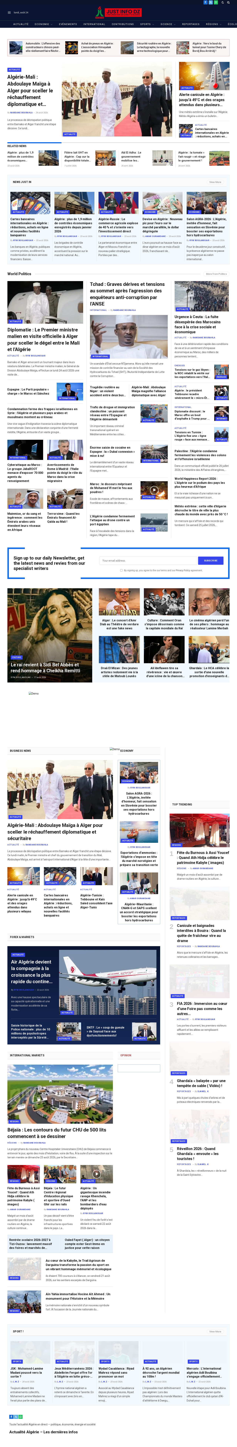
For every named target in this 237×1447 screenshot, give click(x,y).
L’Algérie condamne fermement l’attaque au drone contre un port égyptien (112, 520)
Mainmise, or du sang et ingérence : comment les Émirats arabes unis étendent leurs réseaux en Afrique (24, 522)
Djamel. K (203, 1091)
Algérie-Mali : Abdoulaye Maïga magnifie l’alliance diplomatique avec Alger (149, 391)
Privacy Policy (183, 570)
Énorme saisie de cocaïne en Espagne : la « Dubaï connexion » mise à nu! (112, 452)
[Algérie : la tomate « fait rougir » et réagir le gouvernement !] (219, 158)
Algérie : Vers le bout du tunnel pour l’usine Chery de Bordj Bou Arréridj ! (209, 47)
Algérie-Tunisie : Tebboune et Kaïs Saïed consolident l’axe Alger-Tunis (96, 901)
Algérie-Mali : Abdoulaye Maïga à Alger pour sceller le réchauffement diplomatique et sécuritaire (30, 91)
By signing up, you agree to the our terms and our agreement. (163, 570)
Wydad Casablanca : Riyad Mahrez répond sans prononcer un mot (116, 1372)
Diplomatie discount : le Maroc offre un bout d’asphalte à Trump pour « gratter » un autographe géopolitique (192, 415)
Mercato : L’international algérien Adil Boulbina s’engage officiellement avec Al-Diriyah (204, 1373)
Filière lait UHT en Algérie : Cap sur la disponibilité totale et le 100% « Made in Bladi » (77, 157)
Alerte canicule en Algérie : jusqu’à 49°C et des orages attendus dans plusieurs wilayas (202, 99)
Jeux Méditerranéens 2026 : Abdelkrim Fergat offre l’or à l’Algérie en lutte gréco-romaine (74, 1373)
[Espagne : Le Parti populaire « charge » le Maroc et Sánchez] (70, 391)
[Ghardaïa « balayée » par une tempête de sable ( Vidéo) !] (200, 1058)
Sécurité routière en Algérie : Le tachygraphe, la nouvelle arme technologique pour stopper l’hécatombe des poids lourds (154, 47)
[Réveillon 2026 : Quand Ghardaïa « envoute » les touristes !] (200, 1126)
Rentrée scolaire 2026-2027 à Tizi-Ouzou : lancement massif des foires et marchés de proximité (30, 1244)
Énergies (221, 377)
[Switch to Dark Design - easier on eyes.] (223, 2)
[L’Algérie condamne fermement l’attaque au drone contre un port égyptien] (154, 522)
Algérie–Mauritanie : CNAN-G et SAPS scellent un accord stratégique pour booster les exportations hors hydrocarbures (139, 912)
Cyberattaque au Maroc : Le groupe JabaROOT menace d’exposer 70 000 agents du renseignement (25, 473)
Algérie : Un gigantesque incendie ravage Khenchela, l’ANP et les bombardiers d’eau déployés (95, 1198)
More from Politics (216, 274)
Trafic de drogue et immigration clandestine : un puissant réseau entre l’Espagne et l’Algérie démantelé (112, 413)
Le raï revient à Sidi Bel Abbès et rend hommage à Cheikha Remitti (45, 667)
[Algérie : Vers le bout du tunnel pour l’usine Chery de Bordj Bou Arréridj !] (182, 47)
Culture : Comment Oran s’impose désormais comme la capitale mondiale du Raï (164, 624)
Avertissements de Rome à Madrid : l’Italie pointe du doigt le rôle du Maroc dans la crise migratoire (64, 473)
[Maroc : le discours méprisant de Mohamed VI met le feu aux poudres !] (154, 490)
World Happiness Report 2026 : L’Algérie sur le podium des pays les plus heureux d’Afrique (200, 483)
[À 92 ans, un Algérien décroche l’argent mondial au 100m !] (163, 1352)
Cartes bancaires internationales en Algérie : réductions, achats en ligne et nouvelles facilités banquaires (212, 133)
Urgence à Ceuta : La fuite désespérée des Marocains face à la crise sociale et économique (198, 324)
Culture (16, 657)
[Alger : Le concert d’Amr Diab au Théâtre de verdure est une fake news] (119, 601)
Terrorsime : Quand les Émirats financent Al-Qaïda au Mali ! (63, 518)
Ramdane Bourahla (21, 112)
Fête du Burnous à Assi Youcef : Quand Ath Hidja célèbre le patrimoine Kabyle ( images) (23, 1196)
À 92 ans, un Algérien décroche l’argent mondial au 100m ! (161, 1372)
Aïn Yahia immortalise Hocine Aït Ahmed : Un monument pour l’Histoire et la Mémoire (78, 1296)
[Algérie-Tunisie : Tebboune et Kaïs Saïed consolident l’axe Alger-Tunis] (96, 876)
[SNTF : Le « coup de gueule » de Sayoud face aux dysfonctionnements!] (144, 1031)
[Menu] (9, 12)
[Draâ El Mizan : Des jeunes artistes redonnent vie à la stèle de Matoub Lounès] (119, 649)
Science (166, 24)
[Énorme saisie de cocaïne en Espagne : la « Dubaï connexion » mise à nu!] (154, 454)
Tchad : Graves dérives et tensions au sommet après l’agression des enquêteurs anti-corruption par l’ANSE (127, 294)
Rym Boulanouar (23, 240)
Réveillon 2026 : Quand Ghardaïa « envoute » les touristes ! (198, 1153)
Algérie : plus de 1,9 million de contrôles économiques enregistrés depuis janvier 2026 (20, 157)
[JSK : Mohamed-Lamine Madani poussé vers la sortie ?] (30, 1352)
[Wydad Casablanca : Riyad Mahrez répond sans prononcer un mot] (118, 1352)
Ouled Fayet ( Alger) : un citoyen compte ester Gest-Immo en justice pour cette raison (87, 1244)
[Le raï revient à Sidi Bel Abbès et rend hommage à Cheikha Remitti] (49, 635)
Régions (212, 24)
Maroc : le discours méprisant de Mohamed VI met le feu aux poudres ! (111, 488)
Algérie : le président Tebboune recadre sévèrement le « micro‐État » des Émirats (192, 394)
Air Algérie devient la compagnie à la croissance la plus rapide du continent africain (32, 972)
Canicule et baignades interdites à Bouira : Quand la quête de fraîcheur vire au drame (201, 933)
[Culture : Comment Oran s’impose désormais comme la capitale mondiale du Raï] (164, 601)
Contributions (123, 24)
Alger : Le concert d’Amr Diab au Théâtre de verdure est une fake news (119, 624)
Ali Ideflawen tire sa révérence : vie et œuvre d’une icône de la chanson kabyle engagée (164, 672)
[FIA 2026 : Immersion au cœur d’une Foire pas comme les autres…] (200, 981)
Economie (42, 24)
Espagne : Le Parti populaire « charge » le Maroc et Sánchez (28, 391)
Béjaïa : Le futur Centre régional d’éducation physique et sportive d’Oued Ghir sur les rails (58, 1196)
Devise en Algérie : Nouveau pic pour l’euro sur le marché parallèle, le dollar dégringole (162, 225)
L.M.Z (16, 1382)
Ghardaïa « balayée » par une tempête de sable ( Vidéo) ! (201, 1083)
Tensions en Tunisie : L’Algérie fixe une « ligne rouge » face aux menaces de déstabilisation (191, 436)
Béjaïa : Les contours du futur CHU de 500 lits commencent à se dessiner (56, 1133)
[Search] (228, 2)
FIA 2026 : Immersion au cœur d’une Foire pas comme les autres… (202, 1008)
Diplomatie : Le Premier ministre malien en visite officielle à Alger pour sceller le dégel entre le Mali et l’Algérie (43, 339)
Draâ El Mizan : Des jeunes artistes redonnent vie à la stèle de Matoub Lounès (119, 672)
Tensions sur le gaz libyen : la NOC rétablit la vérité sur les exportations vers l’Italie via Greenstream (192, 373)
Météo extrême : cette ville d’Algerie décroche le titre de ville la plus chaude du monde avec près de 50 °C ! (201, 510)
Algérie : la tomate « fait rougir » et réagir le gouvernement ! (192, 156)
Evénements (68, 24)
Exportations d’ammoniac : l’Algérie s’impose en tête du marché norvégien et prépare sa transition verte (139, 859)
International (95, 24)
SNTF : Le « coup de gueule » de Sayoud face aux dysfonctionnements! (105, 1031)
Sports (145, 24)
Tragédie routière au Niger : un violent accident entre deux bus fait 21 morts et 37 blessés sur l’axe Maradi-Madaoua (107, 391)
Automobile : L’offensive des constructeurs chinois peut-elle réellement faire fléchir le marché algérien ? (43, 47)
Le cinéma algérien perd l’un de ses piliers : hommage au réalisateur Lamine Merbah (209, 624)
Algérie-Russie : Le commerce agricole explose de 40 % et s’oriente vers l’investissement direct (118, 225)
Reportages (191, 24)
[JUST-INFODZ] (118, 12)
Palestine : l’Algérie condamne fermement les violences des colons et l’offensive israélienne (200, 455)
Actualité (21, 24)
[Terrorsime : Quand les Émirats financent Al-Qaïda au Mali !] (65, 499)
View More (215, 182)
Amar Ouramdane (155, 236)
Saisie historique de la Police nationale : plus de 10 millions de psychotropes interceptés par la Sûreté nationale (30, 1032)
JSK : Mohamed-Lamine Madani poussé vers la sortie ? (26, 1372)
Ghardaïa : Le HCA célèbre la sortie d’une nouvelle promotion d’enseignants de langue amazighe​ (209, 672)
